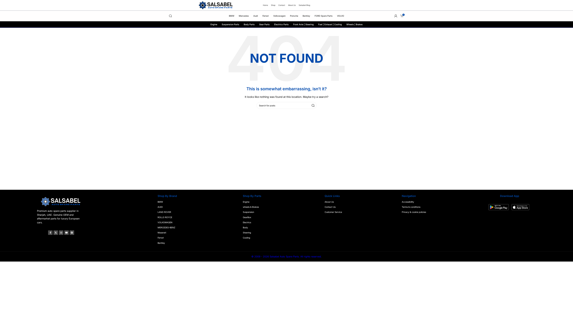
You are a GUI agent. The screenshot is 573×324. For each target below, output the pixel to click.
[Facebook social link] (50, 232)
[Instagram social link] (61, 232)
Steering (247, 232)
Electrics (247, 222)
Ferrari (161, 238)
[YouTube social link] (66, 232)
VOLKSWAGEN (165, 222)
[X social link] (55, 232)
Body (245, 227)
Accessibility (408, 202)
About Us (329, 202)
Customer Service (333, 212)
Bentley (161, 243)
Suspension (248, 212)
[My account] (396, 16)
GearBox (247, 217)
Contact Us (330, 207)
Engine (246, 202)
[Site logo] (216, 4)
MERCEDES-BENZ (166, 227)
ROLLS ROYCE (165, 217)
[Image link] (61, 201)
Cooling (246, 238)
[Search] (170, 16)
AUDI (160, 207)
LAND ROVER (164, 212)
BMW (160, 202)
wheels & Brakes (251, 207)
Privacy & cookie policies (414, 212)
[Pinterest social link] (72, 232)
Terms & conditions (411, 207)
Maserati (162, 232)
